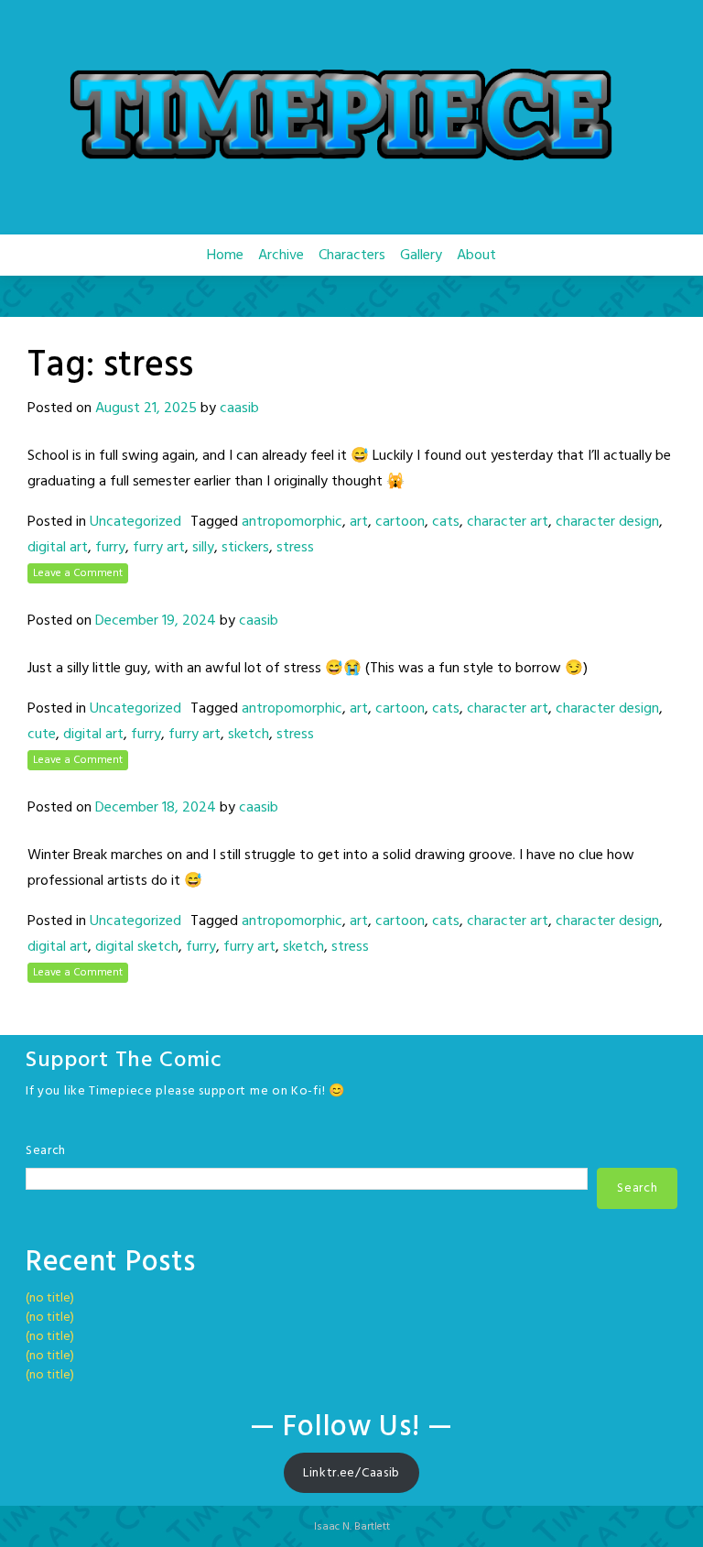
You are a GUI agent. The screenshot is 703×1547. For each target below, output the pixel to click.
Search (46, 1150)
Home (225, 255)
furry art (159, 548)
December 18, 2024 (155, 808)
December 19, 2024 (155, 621)
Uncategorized (135, 522)
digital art (57, 548)
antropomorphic (292, 522)
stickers (245, 548)
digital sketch (136, 947)
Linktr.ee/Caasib (351, 1473)
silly (203, 548)
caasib (239, 408)
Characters (352, 255)
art (359, 522)
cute (41, 734)
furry (110, 548)
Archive (281, 255)
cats (446, 522)
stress (295, 548)
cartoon (400, 522)
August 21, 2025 (146, 408)
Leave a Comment (78, 573)
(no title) (50, 1298)
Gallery (421, 255)
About (476, 255)
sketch (248, 734)
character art (507, 522)
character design (607, 522)
